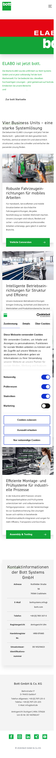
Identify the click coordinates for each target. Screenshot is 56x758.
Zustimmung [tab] (10, 323)
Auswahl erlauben (27, 430)
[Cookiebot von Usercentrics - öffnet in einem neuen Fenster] (37, 315)
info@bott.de (31, 705)
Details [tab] (26, 323)
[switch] (45, 386)
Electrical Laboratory (17, 89)
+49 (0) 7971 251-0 (37, 698)
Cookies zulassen (26, 420)
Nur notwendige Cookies (26, 440)
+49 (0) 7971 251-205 (32, 702)
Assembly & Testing (41, 86)
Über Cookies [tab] (42, 323)
